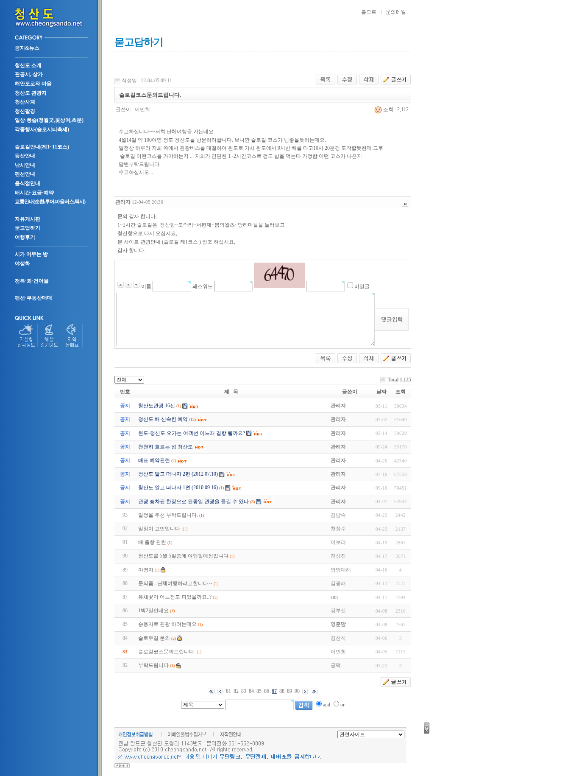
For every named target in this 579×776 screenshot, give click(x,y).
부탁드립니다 (153, 665)
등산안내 (25, 156)
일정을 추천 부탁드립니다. (168, 515)
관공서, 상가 (29, 74)
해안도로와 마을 (33, 84)
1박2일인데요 (153, 611)
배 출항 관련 (152, 542)
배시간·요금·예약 (34, 193)
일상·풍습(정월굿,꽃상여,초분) (49, 120)
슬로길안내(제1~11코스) (42, 147)
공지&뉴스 (27, 48)
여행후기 (25, 237)
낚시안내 (25, 165)
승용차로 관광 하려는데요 (167, 624)
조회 (400, 392)
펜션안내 (25, 174)
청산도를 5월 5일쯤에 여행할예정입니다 (183, 556)
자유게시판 (27, 219)
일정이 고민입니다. (159, 529)
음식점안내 (27, 183)
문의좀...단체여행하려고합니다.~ (175, 583)
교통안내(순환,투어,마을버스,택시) (50, 202)
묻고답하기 (27, 228)
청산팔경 (25, 111)
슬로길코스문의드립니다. (166, 652)
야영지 (145, 570)
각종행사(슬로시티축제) (42, 129)
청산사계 (25, 102)
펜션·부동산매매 (33, 298)
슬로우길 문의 (154, 638)
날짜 (381, 392)
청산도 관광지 (31, 93)
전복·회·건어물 (32, 281)
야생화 (22, 263)
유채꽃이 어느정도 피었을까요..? (175, 597)
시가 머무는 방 (31, 254)
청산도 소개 (28, 65)
